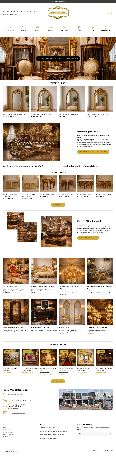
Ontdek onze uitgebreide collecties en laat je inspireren (58, 58)
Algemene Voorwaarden (9, 434)
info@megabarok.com (18, 413)
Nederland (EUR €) (10, 451)
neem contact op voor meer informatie (93, 152)
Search (5, 427)
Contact (5, 436)
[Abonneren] (110, 434)
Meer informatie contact (88, 238)
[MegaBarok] (58, 12)
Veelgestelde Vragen (9, 430)
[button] (104, 13)
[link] (31, 142)
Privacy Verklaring (8, 432)
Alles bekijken (58, 205)
